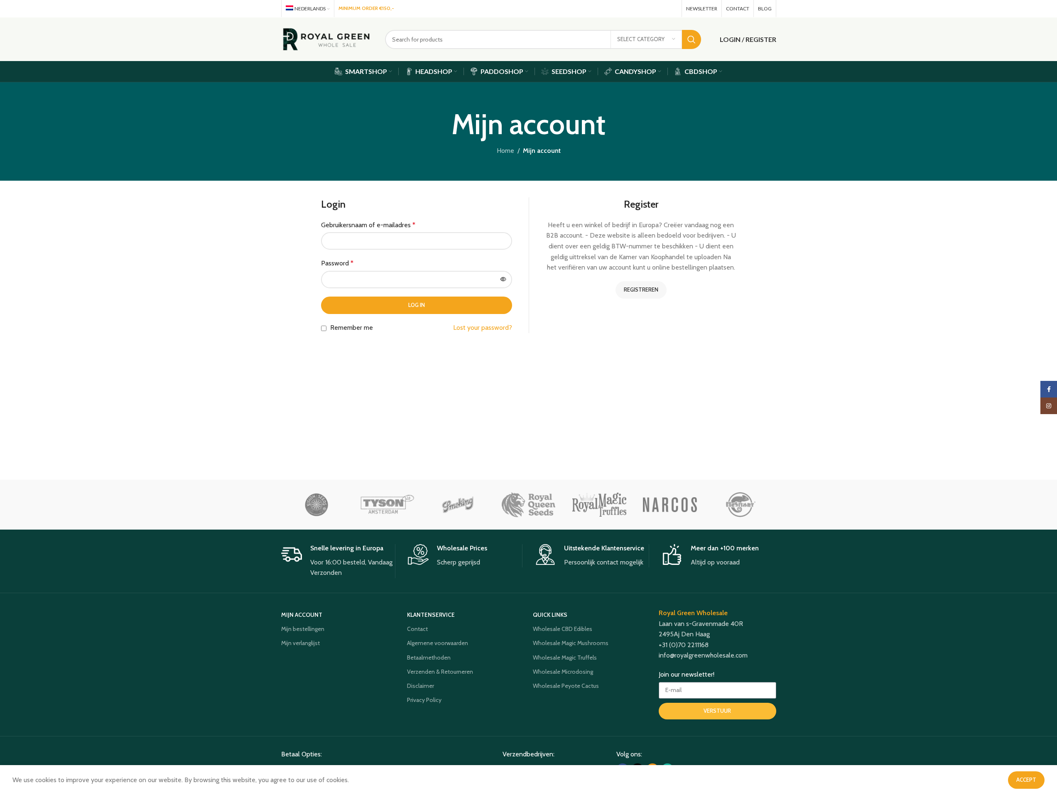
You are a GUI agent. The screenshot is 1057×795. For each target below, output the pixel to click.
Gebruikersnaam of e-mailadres (368, 225)
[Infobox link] (338, 561)
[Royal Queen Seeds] (528, 504)
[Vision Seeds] (316, 504)
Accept (1026, 779)
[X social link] (648, 8)
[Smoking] (457, 504)
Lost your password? (482, 327)
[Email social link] (660, 8)
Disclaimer (420, 685)
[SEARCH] (691, 39)
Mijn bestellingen (302, 629)
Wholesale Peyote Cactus (566, 685)
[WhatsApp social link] (671, 8)
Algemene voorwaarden (437, 643)
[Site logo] (327, 38)
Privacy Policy (424, 700)
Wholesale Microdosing (563, 671)
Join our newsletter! (686, 674)
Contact (417, 629)
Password (337, 263)
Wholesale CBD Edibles (562, 629)
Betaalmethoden (429, 657)
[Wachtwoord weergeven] (503, 279)
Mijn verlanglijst (300, 643)
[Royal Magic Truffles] (599, 504)
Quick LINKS (550, 614)
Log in (416, 305)
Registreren (641, 289)
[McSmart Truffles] (740, 504)
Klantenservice (431, 614)
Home (505, 151)
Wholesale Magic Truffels (565, 657)
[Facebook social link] (637, 8)
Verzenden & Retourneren (440, 671)
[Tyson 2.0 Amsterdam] (387, 504)
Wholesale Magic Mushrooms (570, 643)
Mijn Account (301, 614)
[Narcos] (670, 504)
